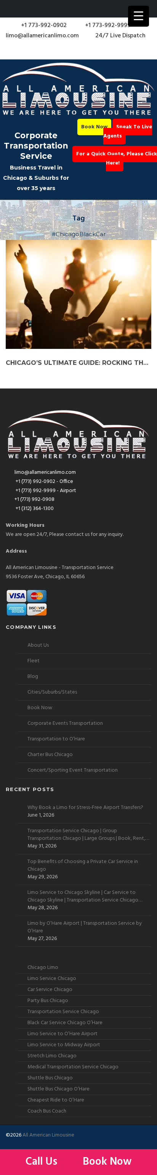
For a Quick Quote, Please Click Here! (116, 159)
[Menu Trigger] (138, 16)
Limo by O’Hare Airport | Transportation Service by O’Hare (84, 927)
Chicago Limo (42, 967)
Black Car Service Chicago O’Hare (65, 1022)
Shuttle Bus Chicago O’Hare (58, 1089)
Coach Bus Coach (46, 1111)
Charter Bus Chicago (50, 754)
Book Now (94, 127)
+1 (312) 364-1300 (34, 508)
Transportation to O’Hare (56, 739)
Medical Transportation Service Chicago (73, 1067)
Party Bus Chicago (47, 1000)
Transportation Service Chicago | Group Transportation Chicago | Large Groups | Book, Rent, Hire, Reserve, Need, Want (86, 834)
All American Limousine (48, 1135)
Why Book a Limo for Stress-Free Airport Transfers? (85, 808)
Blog (32, 676)
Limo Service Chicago (51, 978)
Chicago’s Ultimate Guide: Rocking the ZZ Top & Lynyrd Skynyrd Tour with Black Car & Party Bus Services (78, 362)
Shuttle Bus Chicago (50, 1078)
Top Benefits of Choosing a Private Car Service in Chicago (82, 865)
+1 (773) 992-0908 (34, 499)
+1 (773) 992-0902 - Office (43, 481)
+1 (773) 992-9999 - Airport (45, 490)
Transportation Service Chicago (63, 1011)
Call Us (43, 1161)
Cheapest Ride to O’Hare (55, 1100)
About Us (38, 645)
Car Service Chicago (49, 989)
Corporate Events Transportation (65, 723)
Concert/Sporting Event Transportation (72, 770)
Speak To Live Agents (127, 132)
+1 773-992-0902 (43, 25)
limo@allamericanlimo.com (42, 36)
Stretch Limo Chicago (52, 1056)
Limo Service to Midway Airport (63, 1045)
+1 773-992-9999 (107, 25)
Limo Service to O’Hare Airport (62, 1034)
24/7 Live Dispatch (120, 36)
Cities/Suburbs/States (52, 692)
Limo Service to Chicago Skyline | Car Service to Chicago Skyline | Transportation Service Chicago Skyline (82, 896)
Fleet (33, 661)
